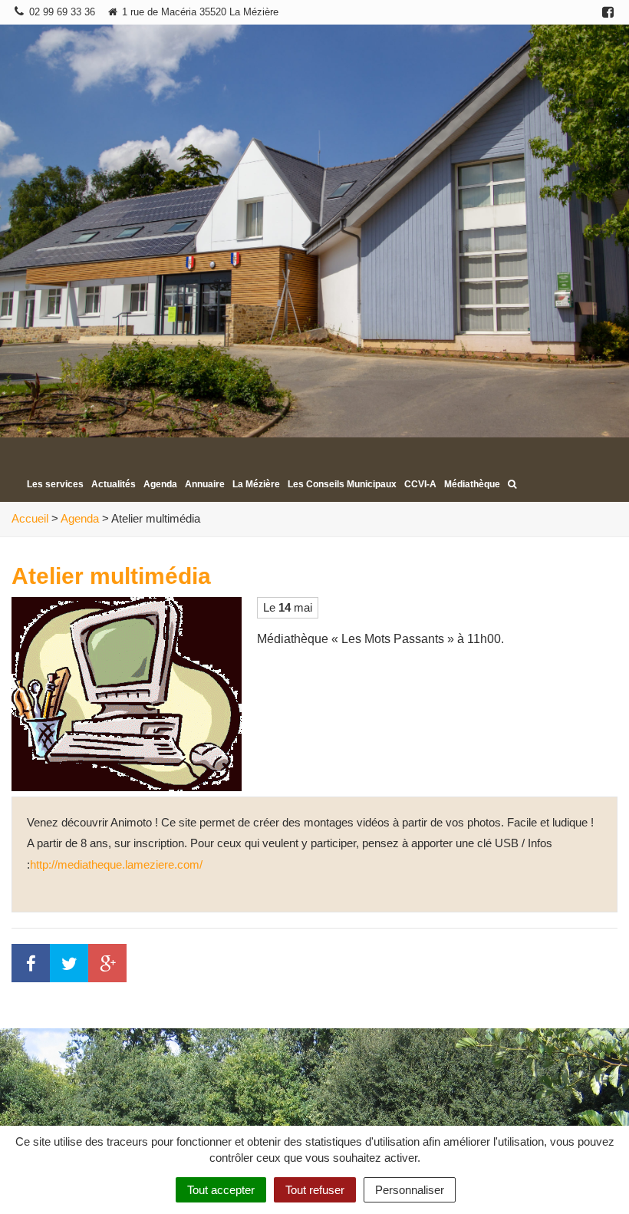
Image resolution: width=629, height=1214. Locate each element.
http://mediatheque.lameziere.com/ (116, 864)
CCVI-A (420, 484)
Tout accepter (221, 1189)
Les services (55, 484)
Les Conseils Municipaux (342, 484)
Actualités (113, 484)
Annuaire (205, 484)
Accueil (30, 518)
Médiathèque (472, 484)
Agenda (160, 484)
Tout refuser (314, 1189)
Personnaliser (409, 1189)
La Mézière (256, 484)
